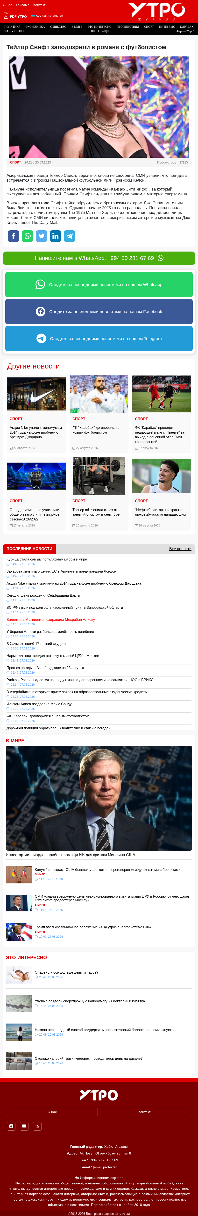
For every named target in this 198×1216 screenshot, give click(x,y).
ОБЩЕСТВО (58, 26)
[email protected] (106, 1167)
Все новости (180, 549)
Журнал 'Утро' (185, 31)
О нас (7, 5)
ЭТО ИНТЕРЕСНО (100, 26)
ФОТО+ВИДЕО (101, 31)
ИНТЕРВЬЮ (167, 26)
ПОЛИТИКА (12, 26)
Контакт (39, 5)
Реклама (22, 5)
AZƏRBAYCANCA (49, 16)
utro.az (125, 1214)
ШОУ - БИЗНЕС (14, 31)
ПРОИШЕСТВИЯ (128, 26)
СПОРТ (149, 26)
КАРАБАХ (187, 26)
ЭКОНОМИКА (35, 26)
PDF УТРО (18, 17)
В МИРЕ (76, 26)
